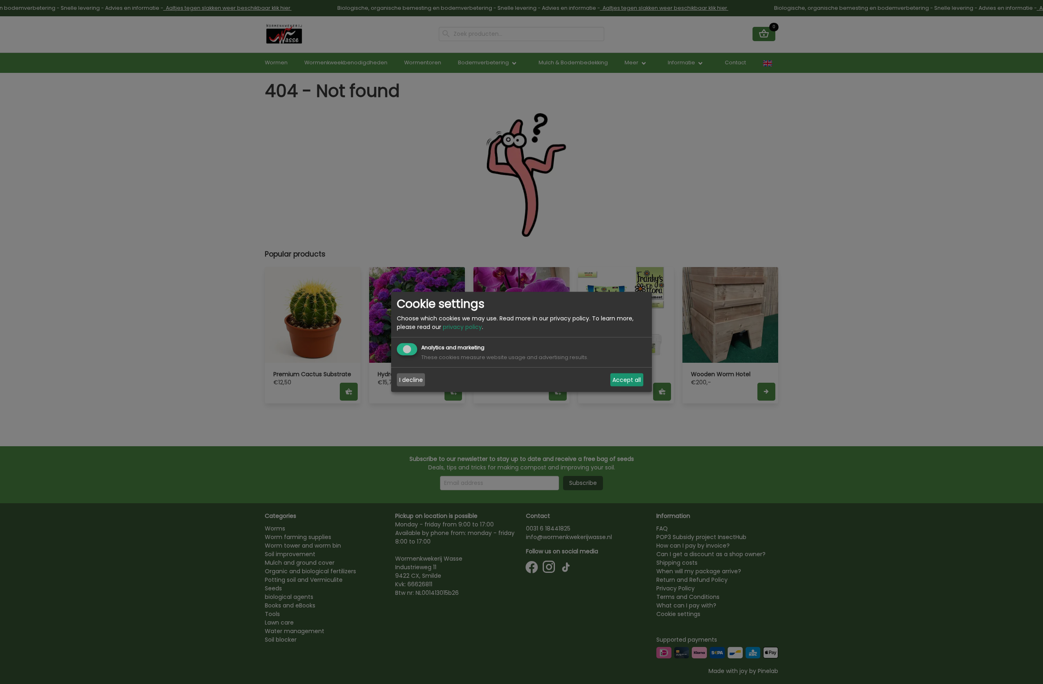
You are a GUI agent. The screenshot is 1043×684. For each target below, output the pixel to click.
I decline (411, 380)
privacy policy (462, 327)
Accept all (626, 380)
